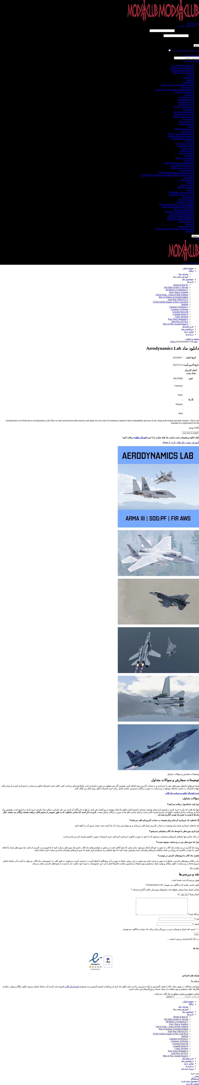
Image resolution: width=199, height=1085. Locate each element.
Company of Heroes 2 (184, 92)
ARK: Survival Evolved (183, 72)
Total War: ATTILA (185, 202)
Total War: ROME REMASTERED (178, 207)
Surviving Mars (187, 185)
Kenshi (190, 126)
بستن (196, 1076)
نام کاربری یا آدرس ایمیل (187, 30)
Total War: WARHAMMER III (180, 219)
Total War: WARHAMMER (181, 214)
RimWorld (189, 160)
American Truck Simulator (182, 70)
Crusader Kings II (186, 99)
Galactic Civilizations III (183, 116)
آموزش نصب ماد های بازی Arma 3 (180, 442)
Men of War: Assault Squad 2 (181, 133)
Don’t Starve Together (178, 292)
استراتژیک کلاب (72, 986)
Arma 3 (190, 75)
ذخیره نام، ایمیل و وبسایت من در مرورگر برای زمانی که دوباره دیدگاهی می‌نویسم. (159, 929)
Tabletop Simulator (185, 187)
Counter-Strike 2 (186, 97)
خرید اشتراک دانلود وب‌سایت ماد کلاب (182, 793)
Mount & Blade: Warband (182, 138)
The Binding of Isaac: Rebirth (181, 192)
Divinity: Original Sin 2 (183, 107)
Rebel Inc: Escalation (184, 158)
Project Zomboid (186, 153)
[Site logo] (178, 21)
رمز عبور (194, 35)
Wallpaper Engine (186, 226)
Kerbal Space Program (184, 129)
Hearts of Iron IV (186, 121)
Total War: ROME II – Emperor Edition (176, 204)
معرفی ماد (183, 274)
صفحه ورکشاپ (192, 339)
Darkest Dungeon (186, 104)
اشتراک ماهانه (140, 437)
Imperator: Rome (186, 124)
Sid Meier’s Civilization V (177, 290)
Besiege (190, 80)
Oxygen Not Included (184, 143)
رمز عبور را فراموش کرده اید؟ (185, 50)
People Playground (185, 146)
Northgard (189, 141)
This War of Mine (186, 199)
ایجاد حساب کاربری (186, 26)
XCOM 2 (189, 231)
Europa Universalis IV (184, 114)
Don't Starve (188, 109)
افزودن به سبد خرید (190, 433)
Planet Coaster (187, 148)
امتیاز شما (193, 894)
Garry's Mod (188, 119)
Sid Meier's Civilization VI (182, 168)
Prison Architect (187, 151)
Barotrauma (189, 77)
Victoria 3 (189, 224)
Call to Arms (188, 82)
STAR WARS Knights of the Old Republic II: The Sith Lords (167, 175)
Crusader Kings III (186, 102)
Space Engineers (186, 170)
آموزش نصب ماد (180, 276)
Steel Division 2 (187, 180)
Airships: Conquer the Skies (182, 68)
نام (197, 919)
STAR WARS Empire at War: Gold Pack (176, 172)
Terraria (190, 190)
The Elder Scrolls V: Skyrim (181, 194)
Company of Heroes (179, 309)
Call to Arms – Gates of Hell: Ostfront (177, 85)
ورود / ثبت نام (187, 1069)
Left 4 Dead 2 (188, 131)
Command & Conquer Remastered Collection (174, 90)
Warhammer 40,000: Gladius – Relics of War (174, 229)
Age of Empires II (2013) (183, 65)
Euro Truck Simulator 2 (183, 111)
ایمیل (196, 924)
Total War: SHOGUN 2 (183, 209)
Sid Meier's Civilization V (182, 165)
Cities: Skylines (187, 87)
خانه (195, 341)
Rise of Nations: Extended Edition (179, 163)
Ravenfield (189, 155)
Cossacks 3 (189, 94)
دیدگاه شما (193, 914)
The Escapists (188, 197)
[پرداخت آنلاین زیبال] (108, 962)
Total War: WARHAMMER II (180, 216)
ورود (196, 45)
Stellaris (190, 182)
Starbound (189, 177)
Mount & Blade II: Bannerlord (181, 136)
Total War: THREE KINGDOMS (179, 212)
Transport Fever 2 (186, 221)
